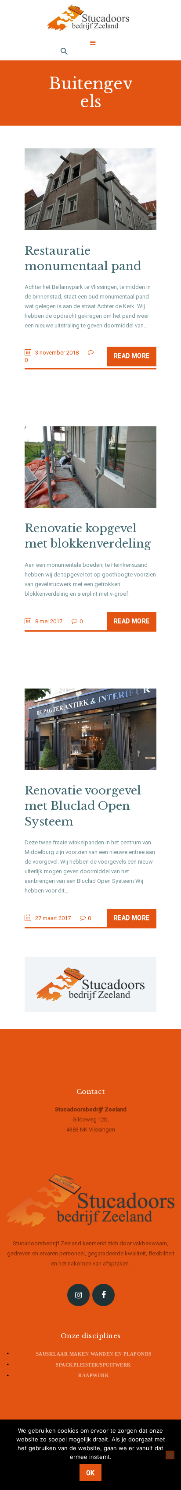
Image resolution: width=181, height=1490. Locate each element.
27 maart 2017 (53, 918)
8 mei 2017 (48, 621)
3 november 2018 (57, 352)
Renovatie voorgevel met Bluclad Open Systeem (83, 806)
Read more (132, 355)
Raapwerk (93, 1375)
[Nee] (170, 1455)
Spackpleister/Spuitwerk (93, 1364)
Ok (90, 1472)
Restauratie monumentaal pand (83, 258)
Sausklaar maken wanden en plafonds (94, 1353)
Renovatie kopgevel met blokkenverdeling (88, 536)
